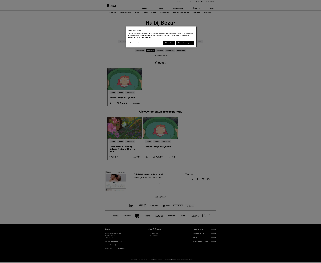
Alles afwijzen (169, 43)
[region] (161, 37)
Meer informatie (146, 37)
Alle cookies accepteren (185, 43)
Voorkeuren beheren (136, 43)
